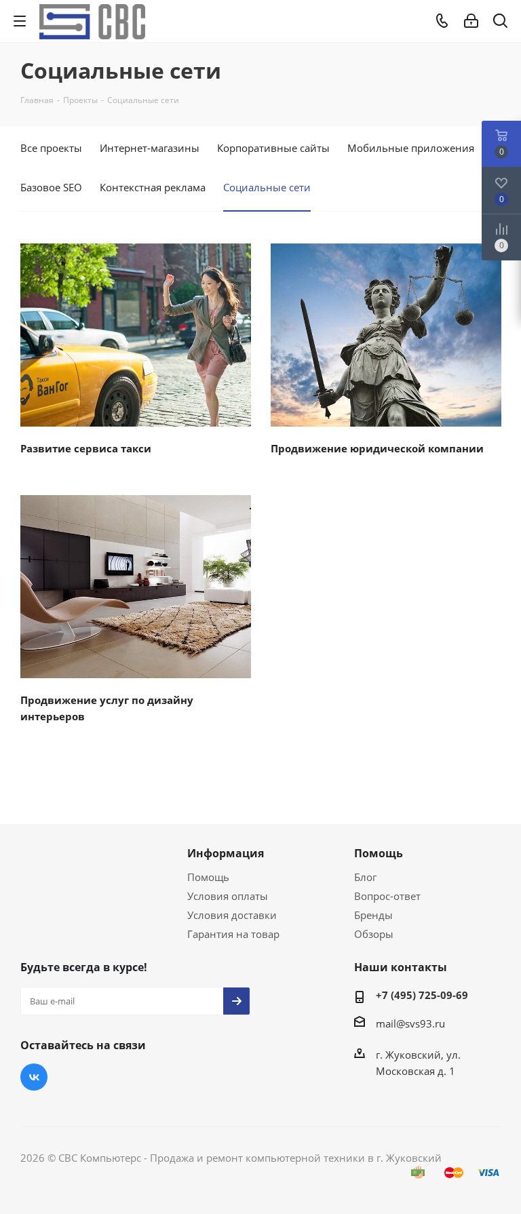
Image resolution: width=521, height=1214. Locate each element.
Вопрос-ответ (387, 896)
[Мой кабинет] (471, 21)
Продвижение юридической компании (377, 448)
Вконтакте (33, 1077)
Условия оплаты (227, 896)
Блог (365, 877)
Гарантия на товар (233, 934)
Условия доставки (232, 915)
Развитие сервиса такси (85, 448)
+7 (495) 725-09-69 (422, 995)
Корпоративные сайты (273, 148)
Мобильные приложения (410, 148)
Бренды (373, 915)
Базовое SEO (51, 187)
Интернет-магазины (149, 148)
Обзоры (373, 934)
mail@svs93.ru (410, 1023)
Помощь (208, 877)
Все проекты (51, 148)
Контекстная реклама (153, 187)
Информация (225, 853)
